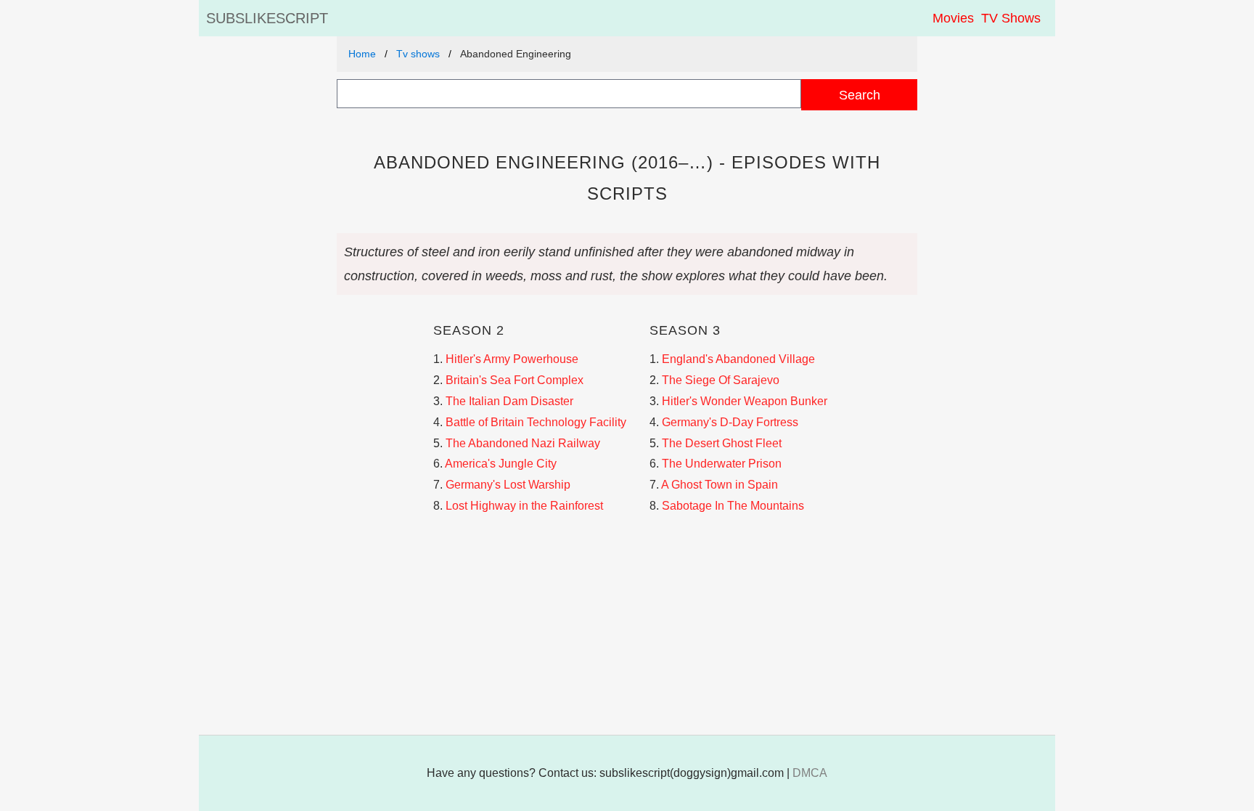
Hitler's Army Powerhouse (512, 359)
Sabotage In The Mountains (733, 506)
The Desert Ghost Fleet (722, 443)
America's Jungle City (501, 463)
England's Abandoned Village (738, 359)
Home (362, 54)
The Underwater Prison (722, 463)
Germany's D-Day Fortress (730, 422)
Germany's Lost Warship (508, 484)
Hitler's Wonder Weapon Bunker (744, 401)
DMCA (809, 773)
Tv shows (418, 54)
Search (859, 94)
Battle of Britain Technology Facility (536, 422)
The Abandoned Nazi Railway (523, 443)
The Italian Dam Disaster (509, 401)
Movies (953, 18)
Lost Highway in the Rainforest (524, 506)
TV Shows (1011, 18)
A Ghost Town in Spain (719, 484)
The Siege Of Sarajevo (720, 380)
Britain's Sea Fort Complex (514, 380)
